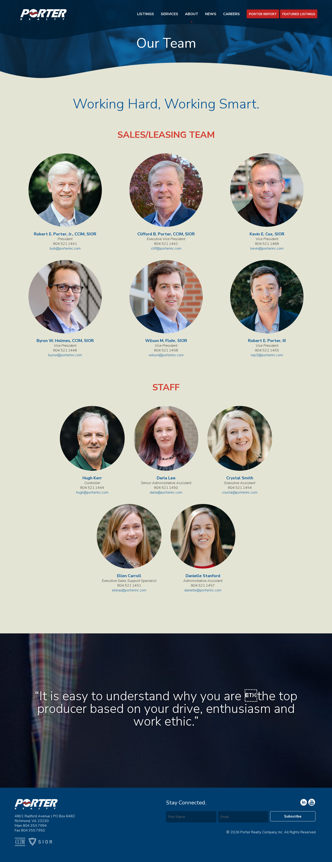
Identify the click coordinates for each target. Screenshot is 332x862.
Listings (145, 14)
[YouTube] (303, 802)
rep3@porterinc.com (267, 355)
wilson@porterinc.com (166, 355)
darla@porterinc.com (166, 492)
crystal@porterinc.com (239, 492)
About (191, 14)
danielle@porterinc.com (202, 590)
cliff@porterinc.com (166, 248)
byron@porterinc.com (65, 355)
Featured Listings (298, 14)
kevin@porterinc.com (266, 248)
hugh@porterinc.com (92, 492)
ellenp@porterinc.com (129, 590)
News (210, 14)
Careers (231, 14)
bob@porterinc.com (65, 248)
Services (169, 14)
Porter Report (263, 14)
